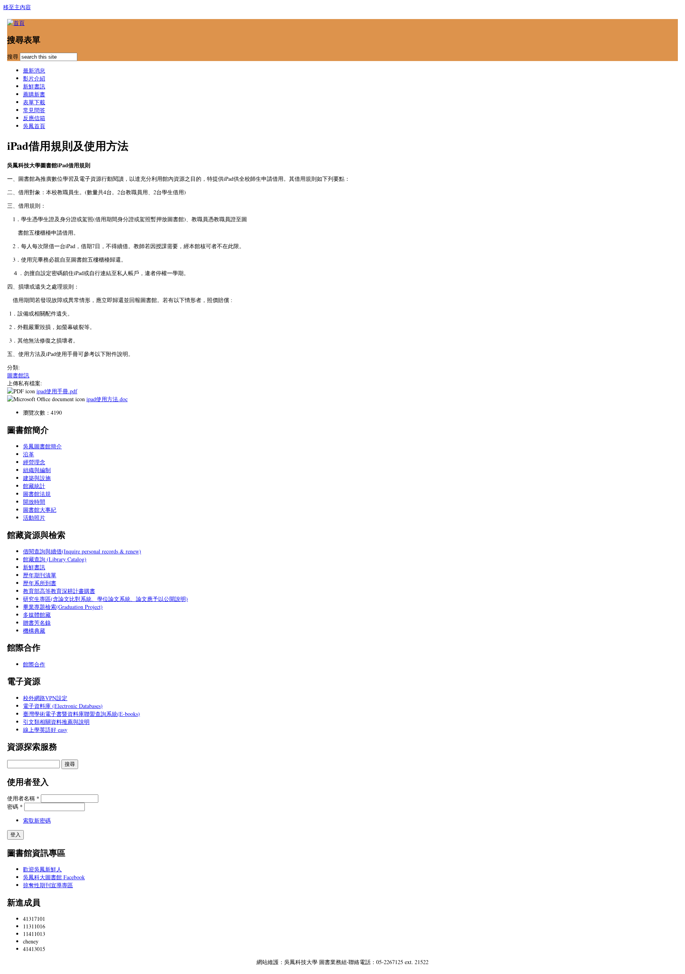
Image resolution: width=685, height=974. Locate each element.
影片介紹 (34, 78)
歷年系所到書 (39, 583)
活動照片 (34, 517)
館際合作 (34, 664)
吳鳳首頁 (34, 126)
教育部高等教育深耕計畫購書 (59, 591)
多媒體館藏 (37, 614)
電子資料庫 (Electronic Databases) (63, 706)
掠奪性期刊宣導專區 (48, 885)
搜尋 (13, 56)
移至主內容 (17, 7)
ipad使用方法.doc (107, 399)
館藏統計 (34, 486)
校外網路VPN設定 (45, 698)
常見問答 (34, 110)
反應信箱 (34, 118)
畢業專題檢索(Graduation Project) (63, 606)
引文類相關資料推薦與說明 (56, 721)
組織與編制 (37, 470)
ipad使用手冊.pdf (56, 391)
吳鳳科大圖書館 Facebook (54, 877)
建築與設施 (37, 478)
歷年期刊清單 (39, 575)
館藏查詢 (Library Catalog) (54, 559)
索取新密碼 (37, 820)
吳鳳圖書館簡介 (42, 446)
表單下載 (34, 102)
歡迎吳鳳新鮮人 (42, 869)
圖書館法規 (37, 494)
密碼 (15, 806)
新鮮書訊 (34, 86)
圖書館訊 (18, 375)
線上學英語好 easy (45, 729)
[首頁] (16, 23)
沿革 (28, 454)
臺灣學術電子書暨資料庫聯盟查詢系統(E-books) (81, 714)
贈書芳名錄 (37, 622)
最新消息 (34, 70)
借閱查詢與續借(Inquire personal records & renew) (82, 551)
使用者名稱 (23, 798)
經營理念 (34, 462)
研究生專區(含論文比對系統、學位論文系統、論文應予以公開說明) (105, 599)
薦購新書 (34, 94)
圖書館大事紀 (39, 509)
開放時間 (34, 501)
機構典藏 (34, 630)
